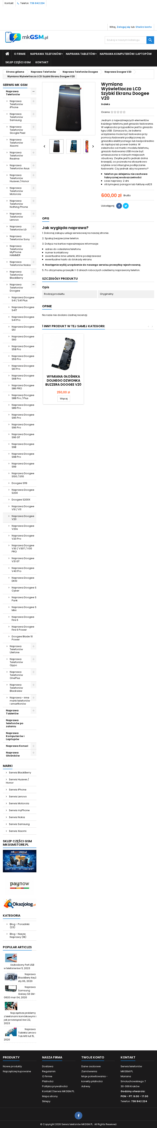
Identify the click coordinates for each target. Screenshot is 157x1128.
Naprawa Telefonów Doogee (16, 287)
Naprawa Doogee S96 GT (23, 435)
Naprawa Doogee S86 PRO (23, 387)
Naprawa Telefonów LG (18, 228)
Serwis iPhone (17, 789)
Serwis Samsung (19, 824)
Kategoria (11, 915)
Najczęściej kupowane (17, 1071)
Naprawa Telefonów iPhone (16, 104)
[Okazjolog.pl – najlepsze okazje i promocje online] (19, 903)
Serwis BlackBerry (19, 772)
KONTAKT (41, 62)
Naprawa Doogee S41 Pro (23, 318)
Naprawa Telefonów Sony (20, 237)
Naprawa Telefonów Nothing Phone (19, 204)
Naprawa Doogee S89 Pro (23, 406)
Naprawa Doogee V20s (23, 527)
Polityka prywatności (55, 1086)
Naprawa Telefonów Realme (16, 155)
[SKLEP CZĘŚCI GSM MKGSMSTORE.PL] (19, 861)
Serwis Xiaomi (17, 831)
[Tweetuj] (126, 206)
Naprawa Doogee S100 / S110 (23, 475)
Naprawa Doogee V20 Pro (23, 537)
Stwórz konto (144, 27)
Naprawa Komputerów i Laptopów (126, 54)
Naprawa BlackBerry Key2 (27, 976)
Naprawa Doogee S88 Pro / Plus (23, 396)
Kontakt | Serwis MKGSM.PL (58, 1091)
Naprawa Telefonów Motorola (16, 191)
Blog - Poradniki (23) (19, 925)
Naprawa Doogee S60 (23, 338)
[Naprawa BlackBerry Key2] (11, 977)
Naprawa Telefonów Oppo (16, 662)
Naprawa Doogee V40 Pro (23, 569)
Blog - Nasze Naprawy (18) (18, 935)
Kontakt (9, 3)
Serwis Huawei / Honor (17, 781)
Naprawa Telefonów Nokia (20, 263)
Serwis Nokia (16, 817)
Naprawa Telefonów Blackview (16, 688)
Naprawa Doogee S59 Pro (23, 357)
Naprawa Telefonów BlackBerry (16, 275)
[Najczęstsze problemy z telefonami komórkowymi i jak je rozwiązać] (11, 1006)
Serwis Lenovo (17, 796)
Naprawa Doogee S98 (23, 445)
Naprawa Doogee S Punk (24, 599)
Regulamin (49, 1071)
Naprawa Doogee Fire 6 (23, 618)
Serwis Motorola (18, 803)
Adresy (85, 1086)
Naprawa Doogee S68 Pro (23, 377)
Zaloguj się (123, 27)
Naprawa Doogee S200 (23, 491)
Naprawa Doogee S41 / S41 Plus (23, 299)
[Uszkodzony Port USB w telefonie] (11, 958)
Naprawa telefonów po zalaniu (14, 723)
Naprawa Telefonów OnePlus (16, 675)
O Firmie (19, 54)
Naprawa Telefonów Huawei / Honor (19, 178)
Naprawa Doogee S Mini (24, 608)
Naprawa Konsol (17, 746)
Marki (7, 766)
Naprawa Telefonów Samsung (16, 117)
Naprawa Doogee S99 (23, 465)
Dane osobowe (91, 1066)
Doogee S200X (21, 499)
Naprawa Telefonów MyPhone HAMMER (16, 250)
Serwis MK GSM (15, 85)
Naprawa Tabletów (80, 54)
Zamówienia (89, 1071)
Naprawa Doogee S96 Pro (23, 426)
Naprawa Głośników (13, 754)
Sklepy (46, 1101)
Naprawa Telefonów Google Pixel (17, 130)
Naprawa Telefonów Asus (19, 166)
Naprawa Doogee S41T (23, 308)
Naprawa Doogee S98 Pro (23, 455)
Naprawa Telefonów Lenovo (16, 217)
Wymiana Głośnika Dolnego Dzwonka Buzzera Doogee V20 (63, 380)
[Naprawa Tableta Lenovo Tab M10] (11, 1032)
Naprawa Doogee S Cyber (24, 589)
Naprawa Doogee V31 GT (23, 559)
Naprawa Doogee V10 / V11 (23, 507)
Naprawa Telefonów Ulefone (16, 649)
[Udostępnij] (119, 206)
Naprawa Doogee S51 (23, 328)
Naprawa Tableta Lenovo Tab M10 (27, 1033)
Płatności (47, 1081)
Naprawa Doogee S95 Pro (23, 416)
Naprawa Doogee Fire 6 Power (23, 628)
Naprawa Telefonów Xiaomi (16, 143)
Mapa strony (50, 1096)
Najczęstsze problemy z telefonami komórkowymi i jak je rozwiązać (20, 1016)
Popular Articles (17, 947)
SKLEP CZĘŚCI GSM (18, 62)
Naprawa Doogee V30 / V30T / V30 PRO (23, 548)
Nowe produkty (12, 1066)
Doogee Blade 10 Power (22, 638)
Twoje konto (92, 1057)
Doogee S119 (19, 483)
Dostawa (47, 1066)
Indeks (105, 104)
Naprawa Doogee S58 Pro (23, 347)
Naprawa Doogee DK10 (23, 579)
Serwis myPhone (19, 810)
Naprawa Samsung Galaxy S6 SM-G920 (20, 992)
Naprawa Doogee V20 (23, 517)
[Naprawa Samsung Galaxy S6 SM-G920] (11, 989)
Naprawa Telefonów (45, 54)
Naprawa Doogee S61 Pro (23, 367)
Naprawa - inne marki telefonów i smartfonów (20, 701)
